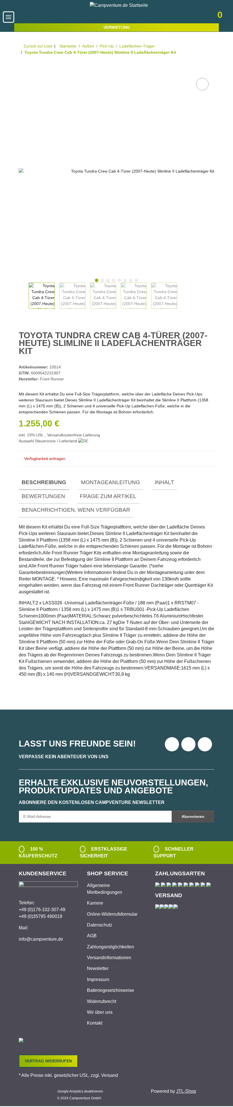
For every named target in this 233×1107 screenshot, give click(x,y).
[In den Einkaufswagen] (23, 70)
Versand (109, 1075)
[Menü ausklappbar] (8, 17)
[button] (181, 17)
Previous (24, 296)
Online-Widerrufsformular (112, 914)
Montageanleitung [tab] (110, 482)
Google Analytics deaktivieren (80, 1091)
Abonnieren (193, 816)
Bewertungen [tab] (43, 496)
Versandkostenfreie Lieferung (73, 435)
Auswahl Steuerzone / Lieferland (48, 441)
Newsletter (98, 968)
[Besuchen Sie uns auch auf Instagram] (205, 744)
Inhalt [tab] (164, 482)
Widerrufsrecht (101, 1001)
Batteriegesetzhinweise (110, 990)
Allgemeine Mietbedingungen (104, 889)
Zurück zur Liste (38, 46)
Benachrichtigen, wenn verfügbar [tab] (76, 510)
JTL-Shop (186, 1091)
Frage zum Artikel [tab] (108, 496)
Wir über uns (100, 1012)
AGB (92, 935)
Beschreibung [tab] (44, 482)
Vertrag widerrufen (48, 1061)
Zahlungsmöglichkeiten (110, 946)
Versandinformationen (109, 957)
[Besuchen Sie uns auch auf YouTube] (188, 744)
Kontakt (94, 1023)
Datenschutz (99, 924)
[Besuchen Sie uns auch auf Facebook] (172, 744)
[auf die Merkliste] (202, 84)
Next (182, 296)
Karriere (95, 903)
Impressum (98, 979)
